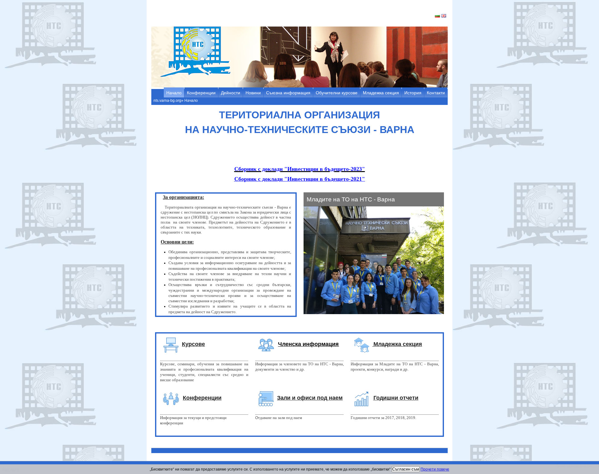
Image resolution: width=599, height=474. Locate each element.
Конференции (201, 92)
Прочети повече (435, 469)
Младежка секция (381, 92)
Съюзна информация (288, 92)
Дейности (230, 92)
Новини (253, 92)
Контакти (436, 92)
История (412, 92)
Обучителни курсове (337, 92)
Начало (174, 92)
